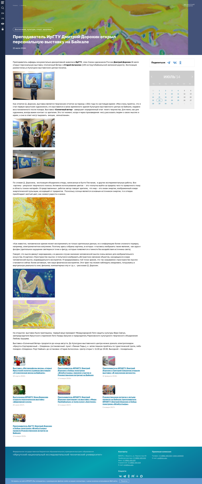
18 (178, 97)
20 (191, 97)
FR (2, 18)
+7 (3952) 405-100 (129, 460)
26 (184, 100)
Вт (160, 84)
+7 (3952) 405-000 (139, 458)
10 (172, 94)
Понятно (124, 481)
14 (153, 97)
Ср (166, 84)
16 (165, 97)
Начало (15, 5)
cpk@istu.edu (162, 458)
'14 (177, 76)
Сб (184, 84)
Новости (23, 5)
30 (153, 90)
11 (178, 94)
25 (178, 100)
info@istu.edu (128, 465)
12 (184, 94)
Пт (178, 84)
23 (165, 100)
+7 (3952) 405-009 (134, 463)
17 (172, 97)
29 (159, 103)
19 (184, 97)
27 (190, 100)
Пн (154, 84)
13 (190, 94)
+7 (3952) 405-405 (165, 456)
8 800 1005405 (178, 456)
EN (2, 13)
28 (153, 103)
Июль (169, 76)
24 (172, 100)
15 (159, 97)
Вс (190, 84)
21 (153, 100)
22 (159, 100)
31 (172, 103)
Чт (172, 84)
